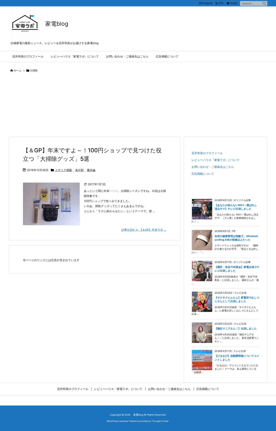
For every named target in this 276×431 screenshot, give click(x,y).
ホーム (17, 70)
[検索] (264, 3)
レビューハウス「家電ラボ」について (216, 160)
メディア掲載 (63, 170)
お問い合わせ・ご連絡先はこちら (213, 166)
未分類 (79, 170)
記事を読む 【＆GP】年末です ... (143, 229)
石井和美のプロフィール (207, 153)
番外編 (91, 170)
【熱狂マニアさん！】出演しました (236, 328)
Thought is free (160, 421)
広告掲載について (203, 173)
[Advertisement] (138, 106)
